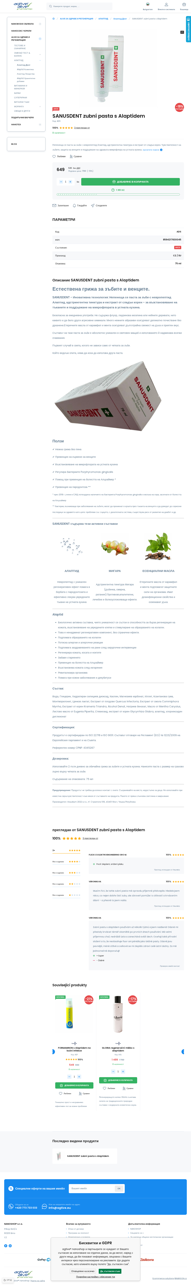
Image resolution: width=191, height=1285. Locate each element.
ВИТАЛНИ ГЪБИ (21, 102)
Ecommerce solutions (163, 1278)
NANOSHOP (135, 1228)
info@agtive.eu (60, 1208)
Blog (14, 144)
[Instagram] (10, 1245)
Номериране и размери (79, 1237)
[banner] (23, 7)
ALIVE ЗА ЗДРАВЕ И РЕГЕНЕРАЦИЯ (76, 18)
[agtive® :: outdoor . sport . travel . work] (53, 18)
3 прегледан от (82, 127)
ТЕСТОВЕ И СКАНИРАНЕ (20, 47)
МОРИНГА (19, 106)
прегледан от (136, 1245)
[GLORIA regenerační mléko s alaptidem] (118, 1014)
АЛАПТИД (103, 18)
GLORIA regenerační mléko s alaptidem (118, 1049)
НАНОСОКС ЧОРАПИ (21, 30)
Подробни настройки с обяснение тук (95, 1277)
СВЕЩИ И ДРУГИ (22, 111)
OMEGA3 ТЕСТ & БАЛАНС (22, 54)
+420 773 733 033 (26, 1207)
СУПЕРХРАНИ (20, 97)
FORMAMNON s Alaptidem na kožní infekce (74, 1049)
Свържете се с (137, 1233)
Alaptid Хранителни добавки (26, 80)
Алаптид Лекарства (26, 73)
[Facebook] (5, 1245)
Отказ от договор (76, 1228)
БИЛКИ (17, 93)
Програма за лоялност (78, 1233)
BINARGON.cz (181, 1278)
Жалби (133, 1241)
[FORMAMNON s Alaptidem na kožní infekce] (74, 1014)
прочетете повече (151, 149)
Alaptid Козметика (25, 69)
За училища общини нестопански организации (151, 1237)
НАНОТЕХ (16, 124)
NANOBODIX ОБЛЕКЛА (22, 23)
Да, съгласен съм (110, 1271)
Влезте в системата (119, 1188)
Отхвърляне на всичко (82, 1271)
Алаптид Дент (120, 18)
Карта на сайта (38, 1280)
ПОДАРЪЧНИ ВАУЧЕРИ (22, 117)
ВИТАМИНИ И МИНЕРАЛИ (20, 87)
